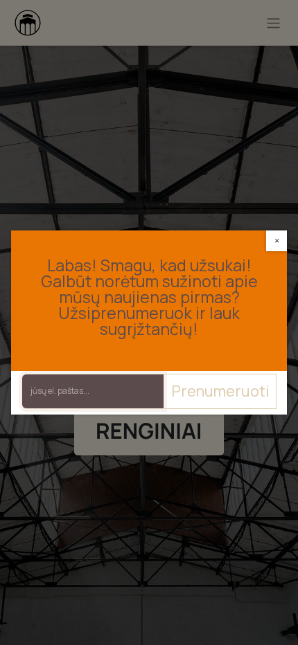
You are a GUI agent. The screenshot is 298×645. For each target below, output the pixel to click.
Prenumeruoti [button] (220, 391)
